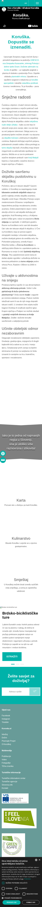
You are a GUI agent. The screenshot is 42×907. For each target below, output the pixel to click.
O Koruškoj (6, 744)
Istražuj (5, 734)
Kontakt (5, 788)
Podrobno (27, 879)
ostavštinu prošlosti (30, 83)
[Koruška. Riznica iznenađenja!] (8, 4)
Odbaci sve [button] (30, 902)
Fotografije (6, 763)
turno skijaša (7, 148)
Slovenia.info (7, 785)
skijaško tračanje (11, 138)
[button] (21, 898)
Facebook (6, 716)
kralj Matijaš (33, 158)
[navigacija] (37, 3)
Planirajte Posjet (8, 741)
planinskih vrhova (18, 77)
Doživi (4, 738)
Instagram (6, 719)
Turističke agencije (9, 782)
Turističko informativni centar (13, 778)
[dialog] (21, 882)
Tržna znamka (7, 766)
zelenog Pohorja (31, 63)
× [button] (39, 860)
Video (4, 760)
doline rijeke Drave (12, 67)
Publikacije (6, 756)
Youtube (5, 722)
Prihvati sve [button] (12, 902)
